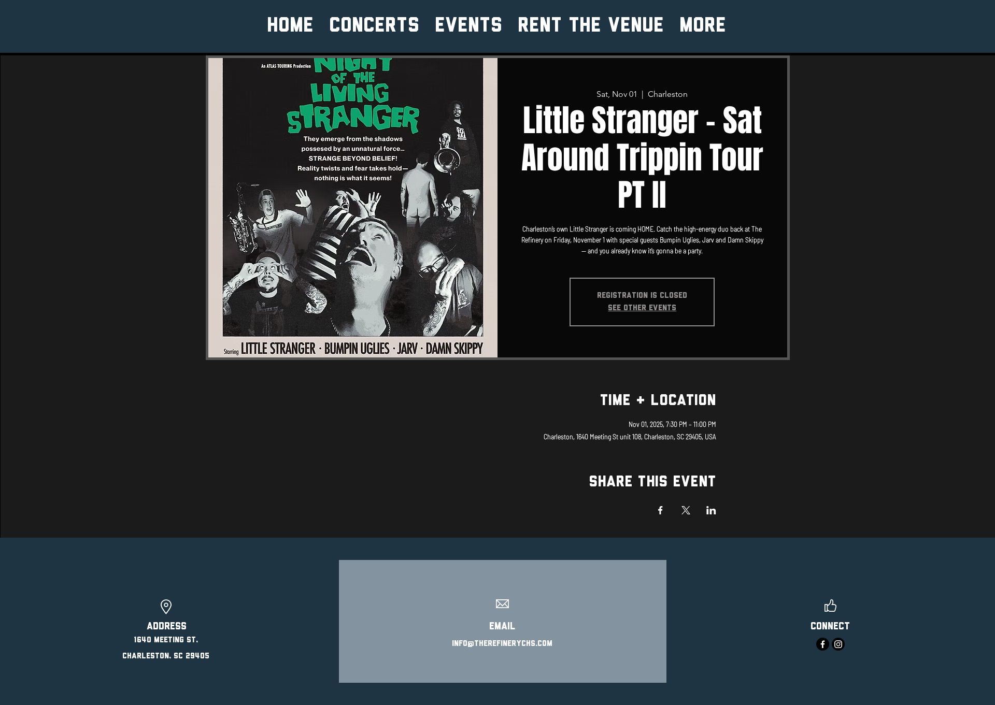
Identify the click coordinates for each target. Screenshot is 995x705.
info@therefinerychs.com (502, 644)
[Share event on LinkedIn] (711, 510)
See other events (642, 308)
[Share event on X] (686, 510)
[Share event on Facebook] (660, 510)
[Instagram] (838, 644)
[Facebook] (822, 644)
